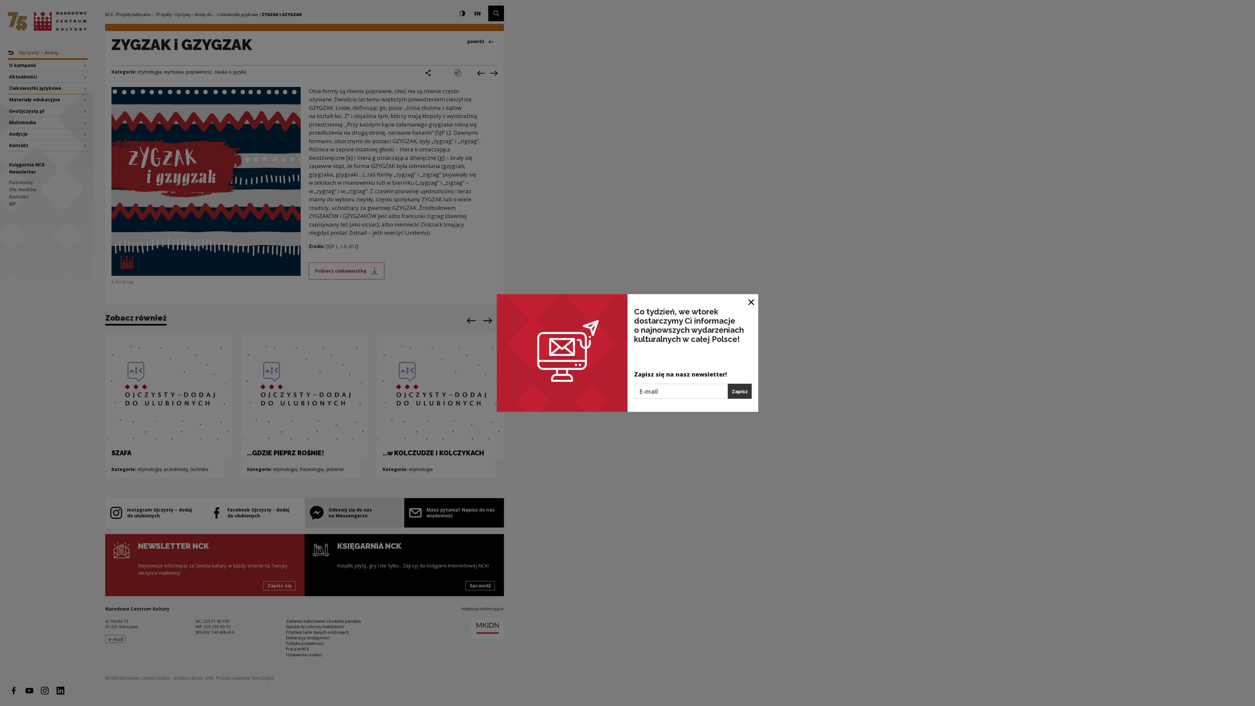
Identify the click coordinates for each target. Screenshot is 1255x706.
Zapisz (740, 391)
